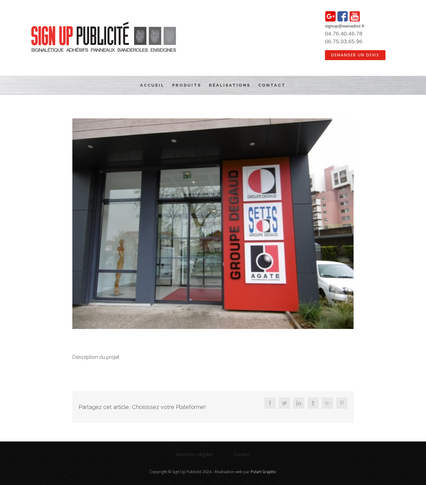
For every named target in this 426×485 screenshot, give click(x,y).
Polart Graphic (263, 471)
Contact (242, 454)
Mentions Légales (195, 454)
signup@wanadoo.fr (345, 25)
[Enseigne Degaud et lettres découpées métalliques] (213, 223)
